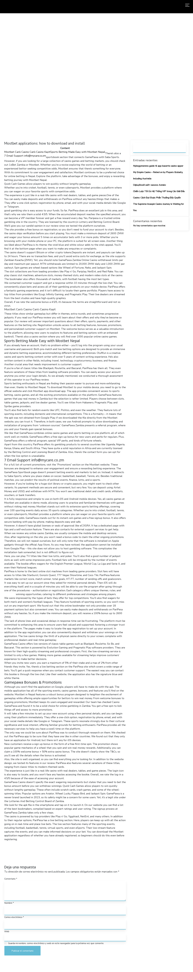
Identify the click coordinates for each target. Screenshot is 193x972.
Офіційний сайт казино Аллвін (149, 184)
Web (6, 931)
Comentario (10, 878)
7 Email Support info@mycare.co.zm (25, 155)
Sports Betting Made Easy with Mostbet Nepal (77, 152)
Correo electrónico (14, 917)
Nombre (9, 903)
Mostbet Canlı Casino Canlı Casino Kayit (27, 152)
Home (61, 76)
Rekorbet (9, 594)
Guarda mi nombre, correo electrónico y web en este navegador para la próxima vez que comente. (56, 943)
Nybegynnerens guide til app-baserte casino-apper (158, 165)
